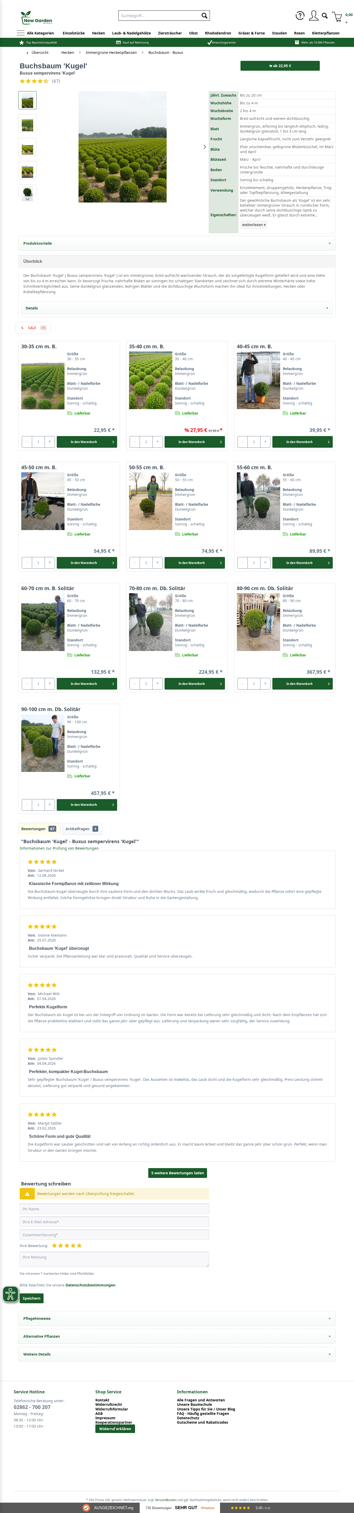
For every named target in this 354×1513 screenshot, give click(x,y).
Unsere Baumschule (194, 1404)
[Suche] (325, 15)
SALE (36, 327)
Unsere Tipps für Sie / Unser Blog (206, 1409)
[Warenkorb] (335, 15)
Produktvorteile (37, 243)
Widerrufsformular (111, 1409)
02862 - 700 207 (32, 1407)
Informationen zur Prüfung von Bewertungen (59, 848)
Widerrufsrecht (108, 1404)
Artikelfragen (81, 828)
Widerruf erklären (115, 1428)
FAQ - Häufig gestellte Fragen (203, 1413)
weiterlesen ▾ (254, 224)
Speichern (31, 1298)
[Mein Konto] (314, 15)
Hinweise (207, 1508)
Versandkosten (165, 1500)
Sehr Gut (186, 1507)
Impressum (105, 1418)
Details (32, 308)
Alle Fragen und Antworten (201, 1400)
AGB (99, 1413)
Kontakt (102, 1400)
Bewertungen (37, 828)
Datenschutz (188, 1418)
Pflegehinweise (37, 1318)
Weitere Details (37, 1354)
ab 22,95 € (281, 65)
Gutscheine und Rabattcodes (202, 1422)
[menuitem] (164, 14)
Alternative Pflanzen (41, 1336)
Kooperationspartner (113, 1422)
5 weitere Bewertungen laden (177, 1172)
